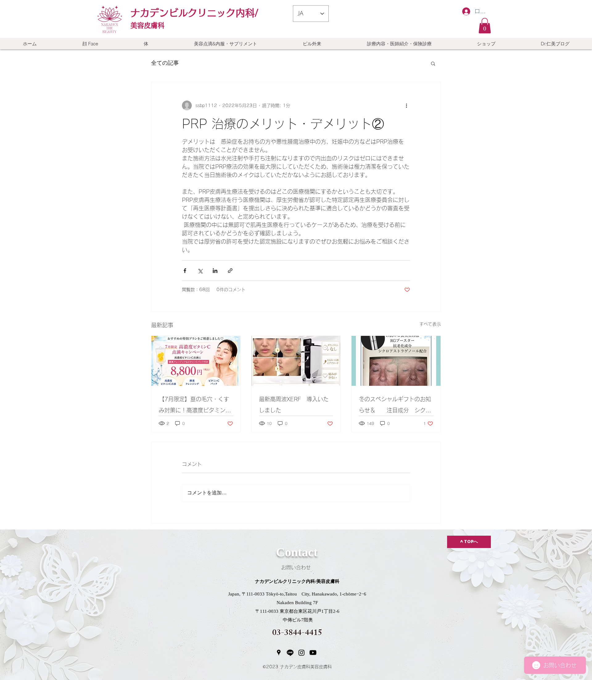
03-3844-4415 (297, 633)
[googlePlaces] (279, 653)
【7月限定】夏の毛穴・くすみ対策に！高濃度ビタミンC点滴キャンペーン (194, 406)
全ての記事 (165, 63)
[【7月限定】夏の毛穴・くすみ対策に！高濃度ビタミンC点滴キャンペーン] (195, 361)
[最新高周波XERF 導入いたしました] (296, 361)
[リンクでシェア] (230, 271)
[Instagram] (302, 653)
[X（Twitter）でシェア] (200, 271)
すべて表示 (430, 324)
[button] (484, 25)
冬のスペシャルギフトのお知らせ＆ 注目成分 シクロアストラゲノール (395, 406)
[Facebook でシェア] (185, 271)
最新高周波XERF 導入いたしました (294, 404)
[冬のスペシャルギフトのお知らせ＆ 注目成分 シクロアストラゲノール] (396, 361)
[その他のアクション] (406, 105)
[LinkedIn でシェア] (215, 271)
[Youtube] (313, 653)
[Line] (290, 653)
